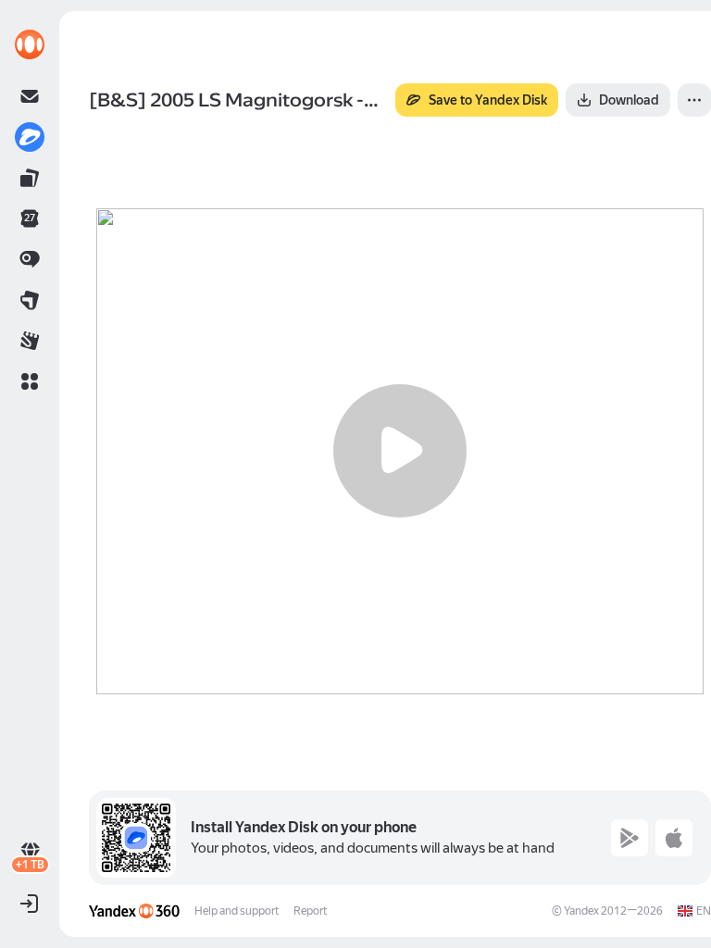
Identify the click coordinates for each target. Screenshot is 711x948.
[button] (29, 381)
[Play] (400, 451)
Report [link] (310, 910)
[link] (29, 44)
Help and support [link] (236, 910)
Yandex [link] (581, 910)
